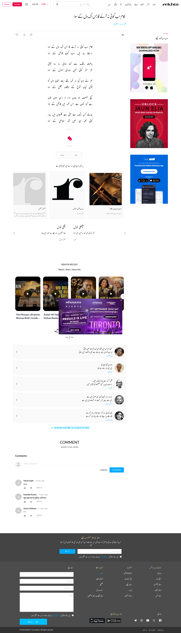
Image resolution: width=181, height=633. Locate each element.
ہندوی (159, 573)
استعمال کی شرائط (152, 630)
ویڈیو (135, 4)
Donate (6, 4)
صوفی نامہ (158, 579)
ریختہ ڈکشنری (157, 584)
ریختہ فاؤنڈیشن (128, 573)
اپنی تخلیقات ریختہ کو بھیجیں (95, 596)
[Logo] (170, 4)
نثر (121, 4)
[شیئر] (24, 34)
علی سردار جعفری (120, 24)
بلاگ (115, 4)
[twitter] (154, 620)
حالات (62, 155)
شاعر (153, 4)
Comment (117, 470)
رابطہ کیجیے (129, 584)
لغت (142, 4)
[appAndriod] (113, 620)
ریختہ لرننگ (158, 590)
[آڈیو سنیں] (123, 34)
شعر (148, 4)
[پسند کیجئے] (17, 34)
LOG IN (35, 4)
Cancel (103, 470)
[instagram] (141, 620)
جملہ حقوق (145, 630)
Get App (17, 4)
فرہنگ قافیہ (99, 579)
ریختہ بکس (158, 596)
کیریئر (130, 590)
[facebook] (160, 620)
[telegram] (135, 620)
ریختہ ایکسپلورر (128, 596)
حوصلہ (75, 155)
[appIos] (97, 620)
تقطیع (101, 584)
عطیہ (101, 573)
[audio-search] (57, 4)
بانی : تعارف (128, 579)
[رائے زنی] (31, 34)
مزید (109, 4)
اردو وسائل (99, 590)
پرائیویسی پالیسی (104, 556)
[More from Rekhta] (26, 4)
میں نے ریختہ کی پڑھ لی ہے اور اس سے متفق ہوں (98, 556)
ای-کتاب (128, 4)
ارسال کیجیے (31, 622)
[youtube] (148, 620)
